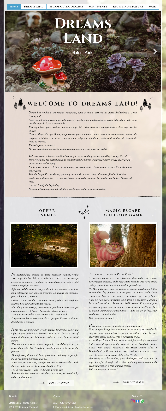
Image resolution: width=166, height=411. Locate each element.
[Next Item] (155, 51)
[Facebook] (137, 401)
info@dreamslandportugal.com (77, 407)
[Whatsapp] (142, 401)
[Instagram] (133, 401)
